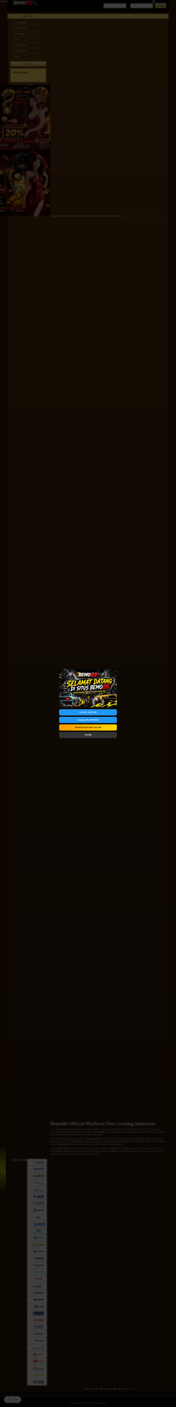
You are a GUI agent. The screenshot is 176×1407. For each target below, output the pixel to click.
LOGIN (160, 6)
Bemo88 (53, 1129)
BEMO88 (89, 1403)
